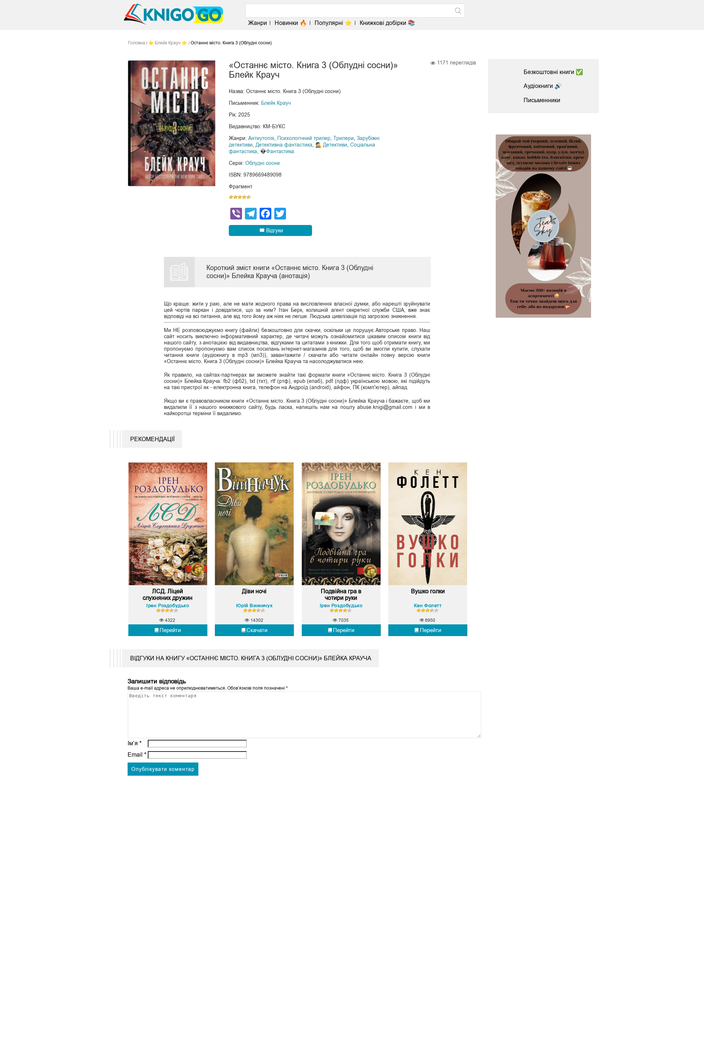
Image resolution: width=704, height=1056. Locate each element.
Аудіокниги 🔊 (543, 86)
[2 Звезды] (235, 197)
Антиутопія (261, 138)
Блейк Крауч (276, 103)
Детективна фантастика (284, 145)
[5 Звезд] (248, 197)
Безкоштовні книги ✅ (553, 72)
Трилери (343, 138)
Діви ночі (254, 591)
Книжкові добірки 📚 (387, 23)
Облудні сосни (262, 163)
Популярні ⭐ (333, 23)
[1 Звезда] (231, 197)
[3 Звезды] (240, 197)
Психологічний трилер (303, 138)
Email (137, 755)
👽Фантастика (277, 151)
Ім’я (135, 743)
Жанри (257, 23)
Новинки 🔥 (291, 23)
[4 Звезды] (244, 197)
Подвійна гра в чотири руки (341, 594)
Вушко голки (428, 591)
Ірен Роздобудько (167, 605)
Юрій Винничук (254, 605)
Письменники (542, 100)
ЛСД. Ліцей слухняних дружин (167, 594)
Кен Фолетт (428, 605)
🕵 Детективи (331, 145)
